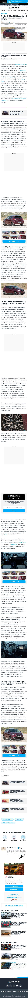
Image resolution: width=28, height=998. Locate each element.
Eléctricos (14, 912)
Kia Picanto (6, 78)
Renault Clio (14, 544)
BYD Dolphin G (10, 5)
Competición (9, 10)
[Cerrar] (26, 27)
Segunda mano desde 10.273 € (14, 897)
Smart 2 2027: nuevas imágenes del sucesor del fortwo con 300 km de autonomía (12, 59)
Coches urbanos (7, 819)
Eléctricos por (8, 4)
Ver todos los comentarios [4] (14, 906)
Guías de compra (21, 10)
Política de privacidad (20, 995)
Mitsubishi (22, 70)
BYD (24, 5)
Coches (14, 10)
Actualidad (3, 10)
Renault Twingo (22, 543)
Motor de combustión (18, 5)
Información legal (10, 995)
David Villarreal (5, 22)
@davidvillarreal (12, 22)
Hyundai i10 (4, 535)
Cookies (15, 995)
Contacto (5, 995)
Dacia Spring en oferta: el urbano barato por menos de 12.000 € (13, 56)
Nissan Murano (3, 5)
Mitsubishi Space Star (21, 65)
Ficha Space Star (14, 886)
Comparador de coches (14, 896)
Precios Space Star (14, 894)
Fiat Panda (12, 78)
